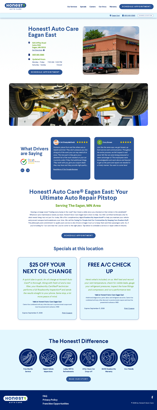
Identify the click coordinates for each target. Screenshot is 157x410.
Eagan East (116, 15)
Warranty (113, 7)
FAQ (45, 396)
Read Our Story (78, 379)
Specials (83, 7)
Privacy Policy (50, 400)
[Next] (28, 170)
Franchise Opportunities (56, 404)
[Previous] (22, 170)
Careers (93, 7)
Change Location (145, 15)
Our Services (72, 7)
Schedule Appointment (136, 7)
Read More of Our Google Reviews (65, 169)
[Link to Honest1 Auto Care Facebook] (152, 398)
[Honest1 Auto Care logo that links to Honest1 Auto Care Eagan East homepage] (15, 7)
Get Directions (37, 50)
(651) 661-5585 (129, 15)
